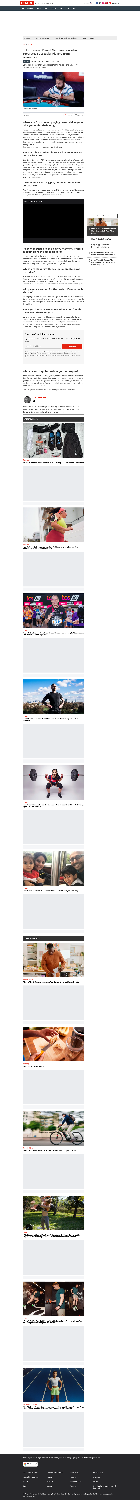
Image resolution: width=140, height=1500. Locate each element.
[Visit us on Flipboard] (110, 3)
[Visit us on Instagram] (103, 3)
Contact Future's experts (55, 1472)
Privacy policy (74, 1472)
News (74, 8)
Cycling (25, 1481)
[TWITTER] (34, 401)
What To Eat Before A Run (101, 239)
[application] (53, 221)
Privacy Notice (29, 353)
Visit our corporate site (92, 1458)
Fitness (30, 8)
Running (73, 1477)
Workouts (50, 1481)
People (30, 45)
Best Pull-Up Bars (89, 38)
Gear (46, 8)
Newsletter (80, 115)
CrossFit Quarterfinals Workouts (66, 38)
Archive (49, 1486)
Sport (54, 8)
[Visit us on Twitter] (100, 3)
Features (27, 61)
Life (60, 8)
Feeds (25, 1486)
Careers (49, 1477)
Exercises (96, 1477)
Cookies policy (98, 1472)
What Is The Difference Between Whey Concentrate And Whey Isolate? (103, 231)
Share (28, 115)
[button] (116, 3)
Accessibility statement (31, 1477)
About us (73, 1486)
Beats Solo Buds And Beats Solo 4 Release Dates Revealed (103, 254)
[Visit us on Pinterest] (106, 3)
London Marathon (42, 38)
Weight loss (97, 1481)
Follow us (69, 115)
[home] (23, 8)
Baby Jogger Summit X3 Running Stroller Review (100, 246)
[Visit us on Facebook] (97, 3)
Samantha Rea (38, 61)
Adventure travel (75, 1481)
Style (67, 8)
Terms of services (49, 352)
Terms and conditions (30, 1472)
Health (38, 8)
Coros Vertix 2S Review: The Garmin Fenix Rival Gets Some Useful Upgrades (103, 262)
